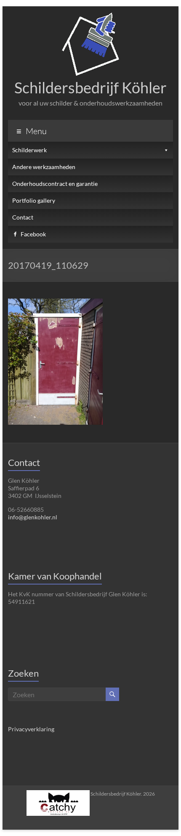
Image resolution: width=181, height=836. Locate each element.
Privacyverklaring (31, 729)
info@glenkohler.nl (32, 517)
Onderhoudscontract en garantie (55, 183)
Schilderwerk (29, 149)
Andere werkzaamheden (43, 166)
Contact (22, 217)
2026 (122, 794)
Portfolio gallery (33, 200)
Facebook (33, 234)
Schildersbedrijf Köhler (90, 87)
